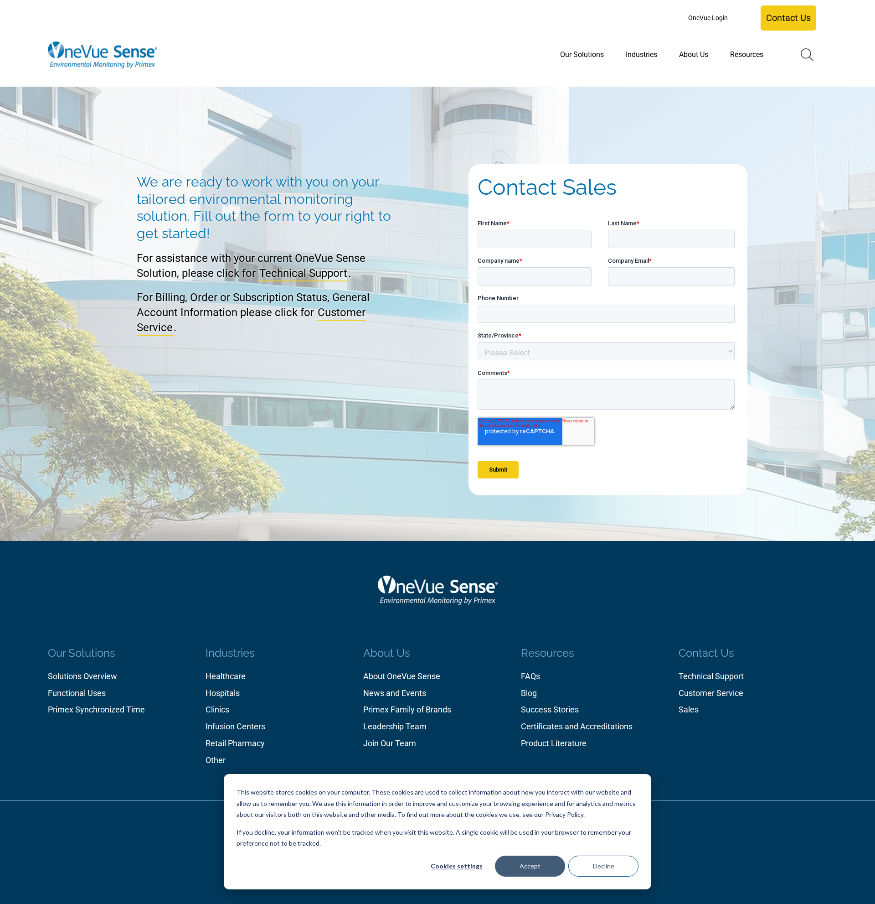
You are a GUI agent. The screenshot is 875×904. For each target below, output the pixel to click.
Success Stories (550, 709)
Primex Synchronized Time (96, 709)
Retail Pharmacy (235, 743)
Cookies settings (457, 866)
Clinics (217, 709)
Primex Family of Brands (407, 709)
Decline (603, 866)
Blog (529, 693)
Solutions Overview (82, 676)
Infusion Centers (235, 726)
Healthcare (226, 676)
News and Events (394, 693)
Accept (530, 866)
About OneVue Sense (401, 676)
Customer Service (711, 693)
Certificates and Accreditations (577, 726)
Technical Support (303, 273)
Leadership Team (395, 726)
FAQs (530, 676)
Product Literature (554, 743)
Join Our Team (389, 743)
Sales (689, 709)
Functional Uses (77, 693)
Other (216, 760)
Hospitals (223, 693)
